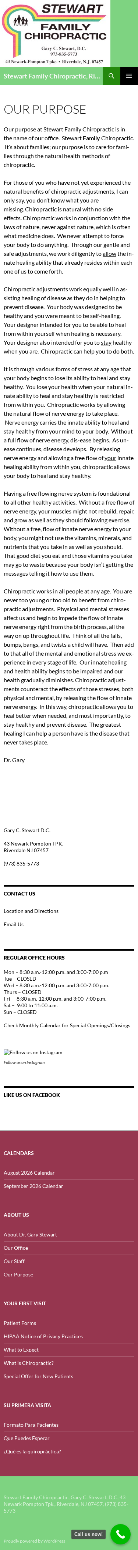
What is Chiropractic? (29, 1363)
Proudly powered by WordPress (34, 1541)
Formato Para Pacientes (31, 1425)
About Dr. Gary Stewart (30, 1234)
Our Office (16, 1248)
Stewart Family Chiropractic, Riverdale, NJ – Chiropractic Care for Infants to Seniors (53, 76)
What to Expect (21, 1349)
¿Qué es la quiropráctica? (32, 1451)
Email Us (14, 924)
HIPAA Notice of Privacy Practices (43, 1336)
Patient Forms (20, 1323)
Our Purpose (18, 1274)
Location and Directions (31, 911)
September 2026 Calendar (33, 1186)
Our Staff (14, 1261)
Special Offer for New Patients (38, 1376)
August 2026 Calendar (29, 1172)
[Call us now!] (120, 1534)
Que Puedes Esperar (27, 1438)
